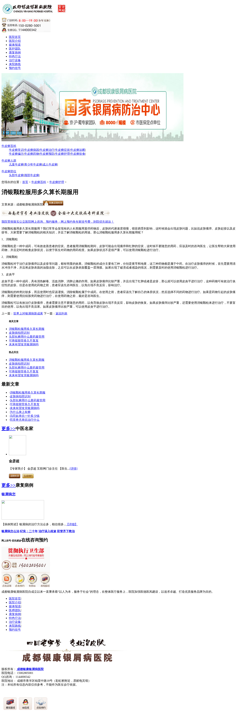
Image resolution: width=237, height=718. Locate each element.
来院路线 (15, 64)
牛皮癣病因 (31, 149)
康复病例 (15, 52)
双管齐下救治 (66, 531)
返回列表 (61, 313)
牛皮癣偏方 (16, 153)
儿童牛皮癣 (16, 164)
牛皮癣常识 (16, 149)
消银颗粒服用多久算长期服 (26, 328)
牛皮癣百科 (8, 146)
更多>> (8, 428)
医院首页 (15, 37)
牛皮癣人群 (8, 160)
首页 (25, 182)
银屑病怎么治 (10, 531)
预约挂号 (15, 68)
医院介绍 (15, 40)
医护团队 (15, 48)
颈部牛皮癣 (31, 175)
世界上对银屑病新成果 (28, 313)
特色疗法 (15, 56)
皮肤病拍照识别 (19, 332)
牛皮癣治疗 (47, 149)
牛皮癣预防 (47, 153)
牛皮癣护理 (62, 153)
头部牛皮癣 (16, 175)
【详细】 (72, 524)
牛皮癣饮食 (77, 153)
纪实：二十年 (29, 531)
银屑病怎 (8, 494)
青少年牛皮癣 (33, 164)
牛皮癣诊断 (77, 149)
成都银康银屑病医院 (30, 669)
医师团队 (15, 610)
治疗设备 (15, 60)
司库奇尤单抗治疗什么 (24, 419)
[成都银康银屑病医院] (34, 11)
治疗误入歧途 (47, 531)
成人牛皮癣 (50, 164)
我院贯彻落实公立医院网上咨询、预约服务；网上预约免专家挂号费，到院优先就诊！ (57, 221)
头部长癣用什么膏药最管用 (26, 336)
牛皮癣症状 (62, 149)
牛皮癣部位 (8, 171)
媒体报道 (15, 44)
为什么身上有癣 (20, 412)
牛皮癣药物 (31, 153)
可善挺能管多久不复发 (24, 340)
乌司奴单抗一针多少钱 (24, 415)
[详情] (73, 468)
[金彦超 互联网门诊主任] (17, 454)
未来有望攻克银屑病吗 (24, 344)
